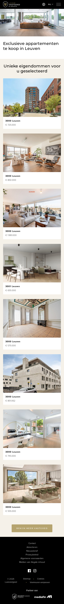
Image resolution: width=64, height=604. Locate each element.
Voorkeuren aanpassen (40, 582)
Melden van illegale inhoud (32, 562)
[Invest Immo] (21, 596)
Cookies (40, 579)
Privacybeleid (32, 554)
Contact (32, 543)
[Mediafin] (43, 596)
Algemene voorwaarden (32, 558)
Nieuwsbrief (32, 551)
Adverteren (32, 547)
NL (49, 4)
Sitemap (26, 579)
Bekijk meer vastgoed (32, 528)
